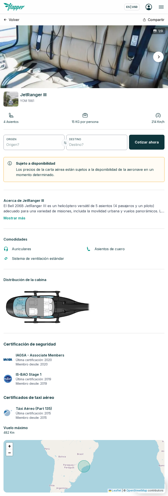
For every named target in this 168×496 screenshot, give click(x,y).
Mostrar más (14, 218)
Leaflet (116, 490)
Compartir (156, 19)
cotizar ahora (147, 142)
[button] (9, 446)
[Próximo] (158, 57)
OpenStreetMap (136, 490)
